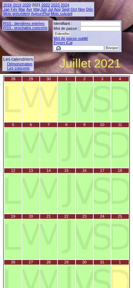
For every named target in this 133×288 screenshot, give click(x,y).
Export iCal (63, 42)
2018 (7, 5)
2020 (26, 5)
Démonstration (19, 64)
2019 (17, 5)
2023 (55, 5)
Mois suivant (61, 13)
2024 (65, 5)
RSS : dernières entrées (24, 23)
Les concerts (18, 68)
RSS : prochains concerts (25, 28)
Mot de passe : (66, 28)
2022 (45, 5)
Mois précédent (16, 13)
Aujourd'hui (40, 13)
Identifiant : (63, 23)
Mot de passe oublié (71, 38)
